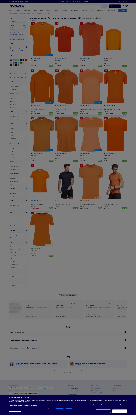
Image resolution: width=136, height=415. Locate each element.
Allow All (119, 411)
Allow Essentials (103, 411)
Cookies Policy (59, 408)
